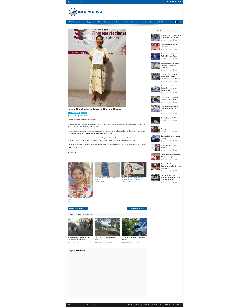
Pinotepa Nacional (78, 22)
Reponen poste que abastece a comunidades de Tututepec (171, 36)
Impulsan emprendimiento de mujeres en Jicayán (170, 156)
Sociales (161, 22)
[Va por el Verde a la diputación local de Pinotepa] (107, 169)
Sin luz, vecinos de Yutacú (169, 118)
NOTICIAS (178, 305)
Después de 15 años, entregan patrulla (170, 137)
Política (99, 22)
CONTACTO (154, 305)
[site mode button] (176, 22)
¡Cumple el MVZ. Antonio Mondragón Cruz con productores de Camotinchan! (170, 77)
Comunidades (108, 22)
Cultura (118, 22)
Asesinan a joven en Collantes (79, 208)
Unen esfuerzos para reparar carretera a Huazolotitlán (170, 98)
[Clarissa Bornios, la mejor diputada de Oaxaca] (80, 179)
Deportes (153, 22)
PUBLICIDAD (145, 305)
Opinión (144, 22)
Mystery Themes (94, 305)
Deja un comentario (91, 116)
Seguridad (90, 22)
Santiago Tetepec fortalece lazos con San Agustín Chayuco (170, 65)
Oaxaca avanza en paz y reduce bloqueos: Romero (169, 55)
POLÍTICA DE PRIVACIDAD (167, 305)
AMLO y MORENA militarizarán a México (105, 239)
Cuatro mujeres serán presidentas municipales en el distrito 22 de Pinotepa (138, 208)
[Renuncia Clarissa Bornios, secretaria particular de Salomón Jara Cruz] (133, 169)
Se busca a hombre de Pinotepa (168, 128)
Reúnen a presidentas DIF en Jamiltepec (170, 46)
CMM (81, 116)
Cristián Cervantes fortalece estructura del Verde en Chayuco (170, 109)
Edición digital (135, 22)
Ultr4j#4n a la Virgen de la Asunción (169, 146)
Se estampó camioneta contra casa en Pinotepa (134, 239)
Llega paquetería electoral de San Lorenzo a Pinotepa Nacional (78, 239)
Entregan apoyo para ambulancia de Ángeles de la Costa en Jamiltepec (170, 177)
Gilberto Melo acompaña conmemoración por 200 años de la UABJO (171, 166)
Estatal (126, 22)
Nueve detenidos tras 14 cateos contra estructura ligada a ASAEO (169, 88)
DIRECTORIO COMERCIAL (133, 305)
